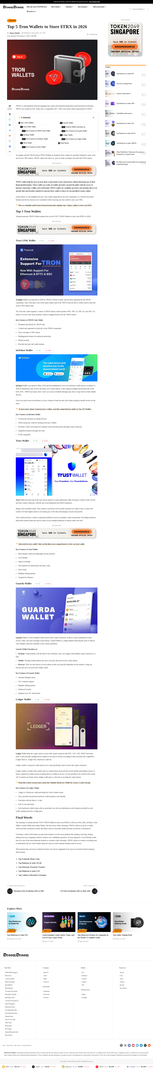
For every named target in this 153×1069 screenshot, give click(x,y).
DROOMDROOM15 (94, 2)
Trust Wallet (27, 143)
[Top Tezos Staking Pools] (110, 83)
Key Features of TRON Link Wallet (38, 131)
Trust (18, 500)
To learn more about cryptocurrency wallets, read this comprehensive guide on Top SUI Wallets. (54, 409)
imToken (19, 386)
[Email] (9, 135)
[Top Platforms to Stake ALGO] (110, 133)
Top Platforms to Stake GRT (125, 103)
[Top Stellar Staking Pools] (129, 922)
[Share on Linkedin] (9, 125)
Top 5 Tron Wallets (27, 123)
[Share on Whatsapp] (9, 119)
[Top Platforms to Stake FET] (110, 73)
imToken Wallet (28, 135)
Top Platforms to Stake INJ (17, 935)
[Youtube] (133, 1045)
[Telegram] (137, 1045)
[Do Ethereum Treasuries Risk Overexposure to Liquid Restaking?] (110, 163)
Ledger (19, 753)
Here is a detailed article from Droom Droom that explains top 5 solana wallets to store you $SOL (55, 205)
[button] (9, 141)
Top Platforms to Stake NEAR (30, 863)
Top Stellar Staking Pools (122, 935)
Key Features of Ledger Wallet (76, 139)
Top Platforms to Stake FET (125, 73)
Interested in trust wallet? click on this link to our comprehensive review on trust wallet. (51, 544)
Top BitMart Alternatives (124, 113)
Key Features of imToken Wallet (37, 139)
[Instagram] (145, 1045)
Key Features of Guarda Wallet (76, 131)
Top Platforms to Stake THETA (126, 143)
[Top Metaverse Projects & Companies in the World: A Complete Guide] (94, 922)
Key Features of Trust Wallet (36, 147)
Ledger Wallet (68, 135)
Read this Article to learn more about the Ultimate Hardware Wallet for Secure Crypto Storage (54, 783)
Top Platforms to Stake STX (125, 123)
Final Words (64, 143)
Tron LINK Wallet (29, 127)
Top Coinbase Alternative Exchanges (32, 875)
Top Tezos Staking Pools (124, 83)
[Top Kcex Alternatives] (110, 93)
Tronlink (19, 300)
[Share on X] (9, 114)
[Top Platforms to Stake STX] (110, 123)
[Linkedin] (141, 1045)
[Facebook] (129, 1045)
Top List (12, 20)
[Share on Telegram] (9, 130)
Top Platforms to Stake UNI (29, 871)
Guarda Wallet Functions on (76, 127)
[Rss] (149, 1045)
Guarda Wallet (68, 123)
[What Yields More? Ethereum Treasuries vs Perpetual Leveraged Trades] (110, 153)
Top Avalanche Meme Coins (29, 859)
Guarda (19, 638)
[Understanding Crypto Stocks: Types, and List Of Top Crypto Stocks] (58, 922)
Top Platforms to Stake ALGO (125, 133)
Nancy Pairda (15, 33)
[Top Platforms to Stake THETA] (110, 143)
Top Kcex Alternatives (123, 93)
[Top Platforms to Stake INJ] (23, 922)
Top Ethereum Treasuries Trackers (31, 867)
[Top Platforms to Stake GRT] (110, 103)
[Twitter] (121, 1045)
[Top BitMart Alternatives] (110, 113)
